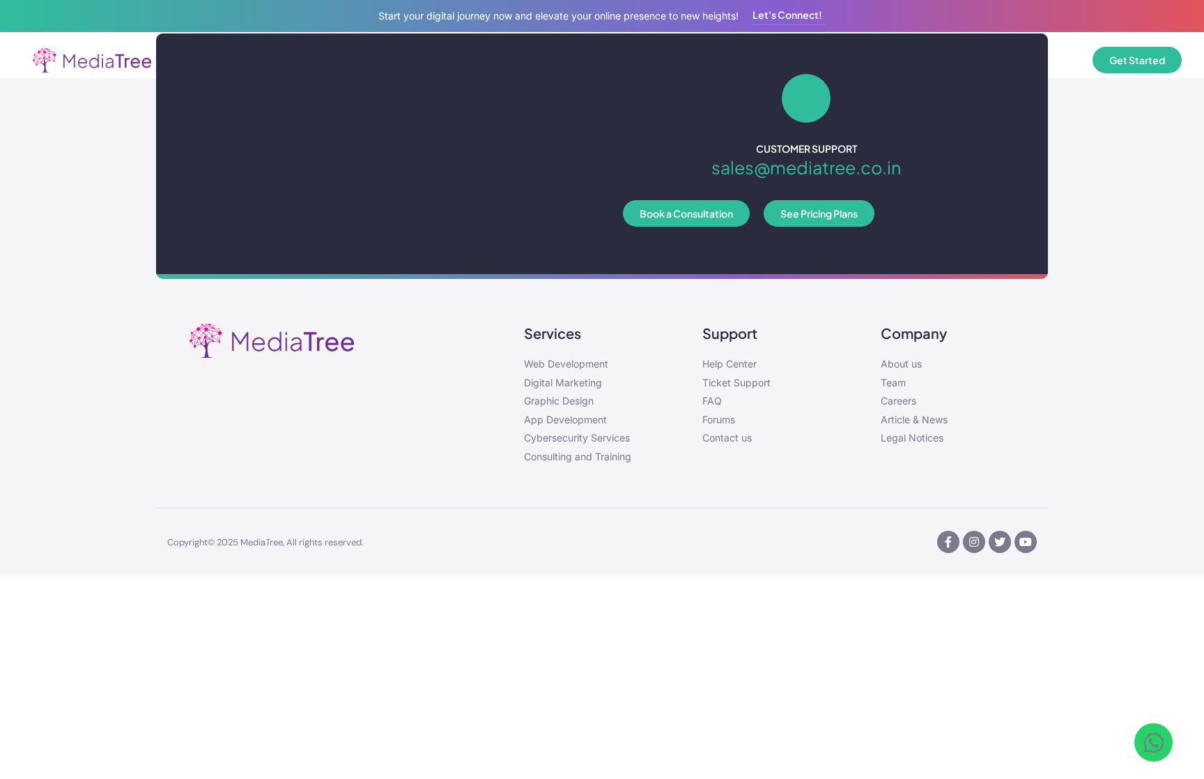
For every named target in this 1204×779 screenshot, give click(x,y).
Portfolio (578, 59)
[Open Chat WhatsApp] (1153, 742)
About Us (650, 59)
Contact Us (727, 59)
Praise (514, 59)
